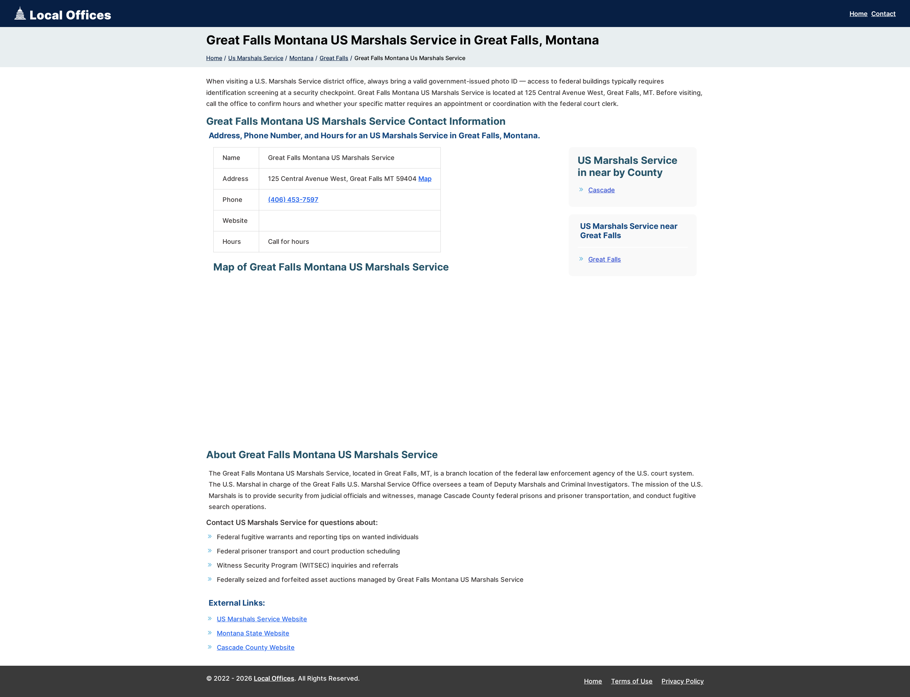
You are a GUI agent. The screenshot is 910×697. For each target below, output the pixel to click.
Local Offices (274, 678)
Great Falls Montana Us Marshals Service (409, 57)
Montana (301, 57)
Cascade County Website (256, 647)
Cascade (601, 190)
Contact (883, 13)
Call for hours (288, 241)
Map (425, 178)
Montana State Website (253, 633)
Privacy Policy (683, 681)
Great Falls (334, 57)
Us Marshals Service (255, 57)
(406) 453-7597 (293, 199)
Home (859, 13)
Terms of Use (632, 681)
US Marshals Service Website (262, 619)
